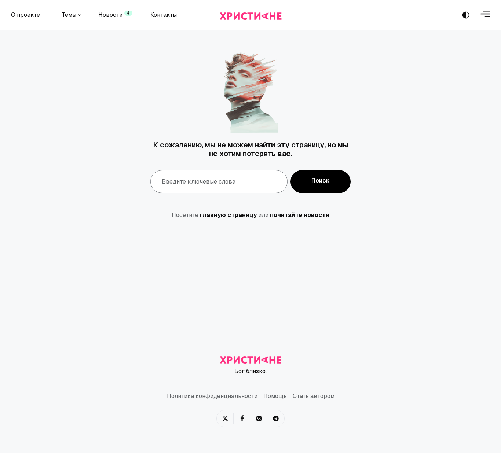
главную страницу (228, 215)
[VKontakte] (259, 418)
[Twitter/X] (225, 418)
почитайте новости (299, 215)
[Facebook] (242, 418)
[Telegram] (275, 418)
